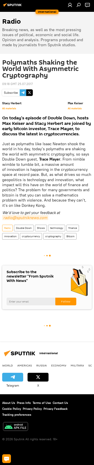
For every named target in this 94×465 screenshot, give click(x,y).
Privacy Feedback (56, 409)
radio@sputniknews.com (25, 217)
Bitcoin (70, 236)
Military (77, 365)
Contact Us (60, 403)
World (7, 365)
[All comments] (6, 458)
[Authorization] (70, 4)
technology (56, 228)
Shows (41, 228)
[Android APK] (15, 427)
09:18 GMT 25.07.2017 (17, 84)
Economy (58, 365)
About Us (8, 403)
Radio (7, 228)
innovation (10, 236)
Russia (41, 365)
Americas (24, 365)
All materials (9, 108)
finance (72, 228)
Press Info (24, 403)
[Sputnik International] (13, 7)
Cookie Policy (11, 409)
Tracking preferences (16, 415)
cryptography (53, 236)
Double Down (24, 228)
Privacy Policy (32, 409)
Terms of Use (42, 403)
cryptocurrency (31, 236)
